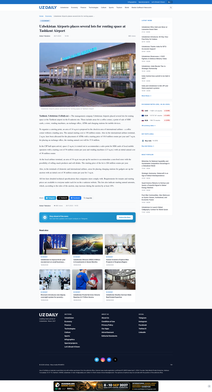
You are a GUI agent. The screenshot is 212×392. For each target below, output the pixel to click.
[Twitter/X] (115, 359)
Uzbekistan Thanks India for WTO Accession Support (154, 48)
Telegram (51, 198)
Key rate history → (148, 146)
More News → (146, 96)
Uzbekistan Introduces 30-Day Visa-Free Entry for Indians (155, 38)
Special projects (144, 2)
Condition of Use (108, 321)
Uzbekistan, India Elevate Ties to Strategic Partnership (154, 67)
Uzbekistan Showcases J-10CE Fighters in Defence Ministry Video (154, 57)
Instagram (143, 321)
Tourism (119, 7)
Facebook (76, 198)
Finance (83, 7)
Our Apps (105, 329)
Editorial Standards (109, 336)
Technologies (93, 7)
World (127, 7)
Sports (111, 7)
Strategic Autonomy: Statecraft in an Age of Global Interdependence (155, 174)
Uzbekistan (64, 7)
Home (41, 16)
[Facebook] (109, 359)
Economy (74, 7)
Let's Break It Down (158, 2)
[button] (171, 7)
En (169, 2)
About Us (105, 318)
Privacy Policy (107, 325)
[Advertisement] (106, 386)
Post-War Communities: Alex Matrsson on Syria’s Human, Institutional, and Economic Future (156, 197)
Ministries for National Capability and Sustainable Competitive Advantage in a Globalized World (155, 163)
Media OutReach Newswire (141, 7)
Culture (103, 7)
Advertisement (108, 332)
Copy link (89, 198)
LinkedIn (142, 332)
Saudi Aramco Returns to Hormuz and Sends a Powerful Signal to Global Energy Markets (155, 185)
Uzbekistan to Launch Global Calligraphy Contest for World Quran (155, 208)
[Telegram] (97, 359)
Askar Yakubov (44, 36)
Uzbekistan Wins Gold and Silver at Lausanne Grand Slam (154, 28)
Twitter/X (64, 198)
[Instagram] (103, 359)
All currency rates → (148, 125)
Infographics (132, 2)
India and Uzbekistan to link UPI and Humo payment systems (155, 87)
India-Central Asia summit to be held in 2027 (156, 77)
